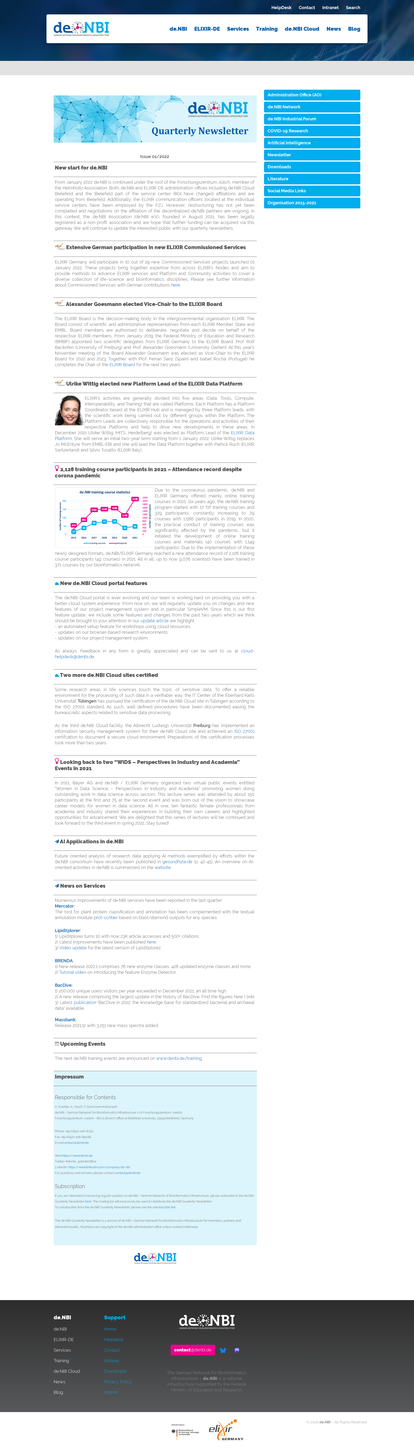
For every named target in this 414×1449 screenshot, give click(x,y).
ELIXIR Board (122, 364)
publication (85, 1002)
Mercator (64, 906)
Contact (307, 7)
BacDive (63, 985)
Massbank (65, 1019)
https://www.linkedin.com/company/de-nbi (99, 1167)
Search (353, 7)
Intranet (330, 7)
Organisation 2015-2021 (292, 202)
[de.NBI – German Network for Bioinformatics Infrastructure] (207, 1327)
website (162, 867)
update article (155, 620)
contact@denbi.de (76, 1142)
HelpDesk (281, 7)
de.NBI (178, 29)
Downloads (279, 166)
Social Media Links (287, 190)
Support (114, 1317)
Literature (278, 178)
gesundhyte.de (177, 861)
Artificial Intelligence (289, 142)
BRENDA (64, 960)
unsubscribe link (164, 1207)
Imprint (111, 1392)
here (175, 284)
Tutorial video (72, 972)
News (334, 29)
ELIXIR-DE (207, 29)
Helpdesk (113, 1339)
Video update (73, 947)
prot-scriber (106, 917)
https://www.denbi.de (77, 1155)
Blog (354, 29)
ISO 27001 (244, 731)
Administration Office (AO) (295, 94)
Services (238, 29)
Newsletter (279, 154)
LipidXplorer (67, 930)
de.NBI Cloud (302, 29)
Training (267, 29)
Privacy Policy (118, 1381)
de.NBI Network (284, 106)
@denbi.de (193, 1349)
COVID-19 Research (288, 130)
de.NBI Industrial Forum (292, 118)
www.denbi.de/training (179, 1058)
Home (110, 1329)
